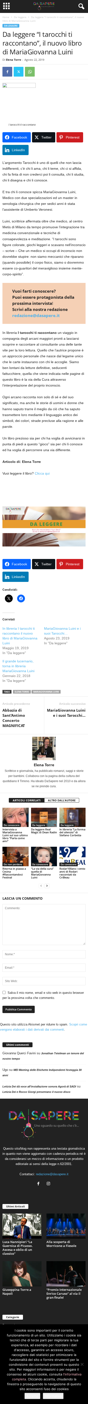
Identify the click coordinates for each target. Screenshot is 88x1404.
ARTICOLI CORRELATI (27, 800)
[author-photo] (44, 748)
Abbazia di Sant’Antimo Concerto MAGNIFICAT (13, 718)
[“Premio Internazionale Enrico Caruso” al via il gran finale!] (66, 1273)
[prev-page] (41, 885)
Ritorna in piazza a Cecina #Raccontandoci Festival (14, 873)
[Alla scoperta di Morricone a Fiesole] (66, 1226)
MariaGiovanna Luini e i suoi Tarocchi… (66, 713)
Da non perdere (13, 864)
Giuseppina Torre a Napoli (16, 1291)
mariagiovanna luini (46, 691)
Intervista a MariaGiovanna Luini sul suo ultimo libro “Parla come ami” (15, 835)
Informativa (53, 1396)
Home (5, 17)
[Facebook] (7, 72)
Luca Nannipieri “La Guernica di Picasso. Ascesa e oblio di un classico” (17, 1248)
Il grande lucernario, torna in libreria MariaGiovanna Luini (18, 666)
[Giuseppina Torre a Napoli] (22, 1273)
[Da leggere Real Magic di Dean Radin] (44, 817)
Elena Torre (13, 59)
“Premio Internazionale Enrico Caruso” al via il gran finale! (64, 1293)
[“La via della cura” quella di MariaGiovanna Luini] (44, 856)
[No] (81, 1364)
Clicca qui (42, 473)
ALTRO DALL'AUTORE (62, 800)
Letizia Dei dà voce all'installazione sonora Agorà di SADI (39, 1086)
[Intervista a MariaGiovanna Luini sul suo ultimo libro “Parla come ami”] (15, 817)
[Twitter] (18, 72)
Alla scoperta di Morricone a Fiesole (61, 1244)
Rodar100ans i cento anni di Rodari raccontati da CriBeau (72, 873)
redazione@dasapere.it (36, 315)
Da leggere (20, 17)
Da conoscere (12, 825)
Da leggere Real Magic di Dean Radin (44, 830)
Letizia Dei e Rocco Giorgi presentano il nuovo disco (36, 1091)
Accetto (32, 1396)
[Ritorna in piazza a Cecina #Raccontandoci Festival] (15, 856)
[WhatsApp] (30, 72)
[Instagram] (49, 1184)
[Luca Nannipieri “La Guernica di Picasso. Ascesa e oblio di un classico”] (22, 1226)
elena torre (22, 691)
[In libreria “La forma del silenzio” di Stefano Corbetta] (72, 817)
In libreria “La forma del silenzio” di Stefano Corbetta (72, 832)
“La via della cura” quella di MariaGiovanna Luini (42, 873)
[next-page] (46, 885)
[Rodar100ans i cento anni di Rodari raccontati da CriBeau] (72, 856)
